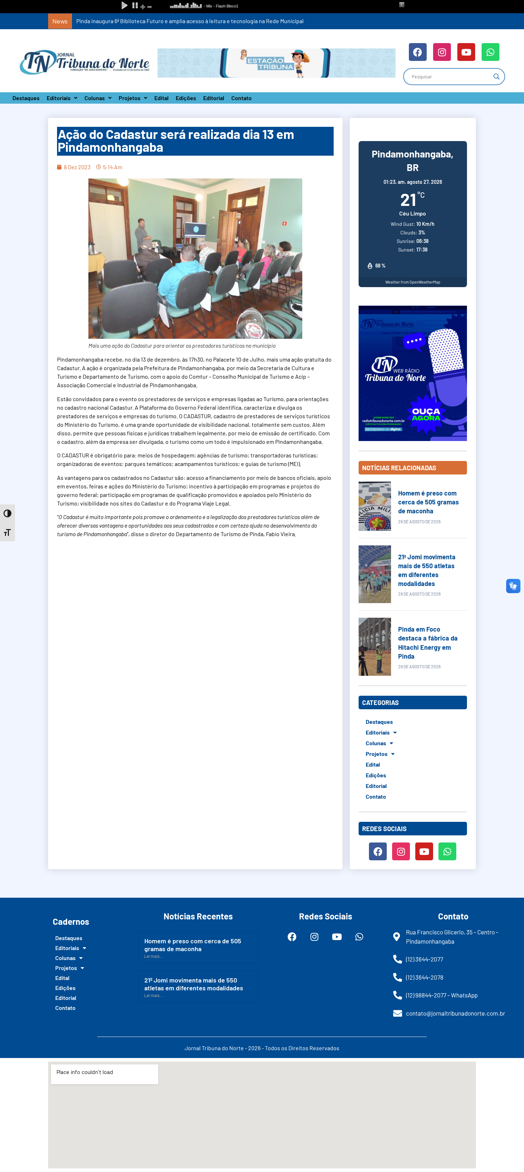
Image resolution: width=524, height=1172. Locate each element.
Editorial (213, 97)
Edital (161, 97)
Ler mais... (153, 956)
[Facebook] (418, 52)
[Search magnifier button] (497, 77)
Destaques (26, 97)
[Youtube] (466, 52)
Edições (186, 97)
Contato (241, 97)
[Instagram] (442, 52)
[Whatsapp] (490, 52)
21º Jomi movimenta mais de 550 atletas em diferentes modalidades (193, 984)
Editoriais (59, 97)
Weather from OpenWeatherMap (412, 282)
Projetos (129, 97)
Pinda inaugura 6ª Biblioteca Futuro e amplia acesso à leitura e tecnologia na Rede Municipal (190, 20)
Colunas (94, 97)
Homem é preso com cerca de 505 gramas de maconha (428, 502)
